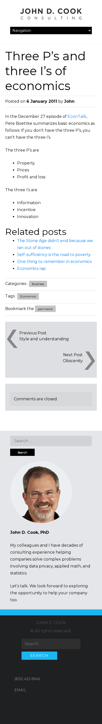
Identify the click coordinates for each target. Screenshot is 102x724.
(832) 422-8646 (27, 679)
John (69, 101)
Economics (28, 296)
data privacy (41, 566)
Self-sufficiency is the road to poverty (54, 254)
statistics (18, 573)
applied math (67, 566)
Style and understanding (44, 339)
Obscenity (73, 360)
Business (38, 284)
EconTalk (77, 116)
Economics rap (31, 268)
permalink (45, 309)
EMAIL (20, 690)
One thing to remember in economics (54, 261)
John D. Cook (51, 622)
